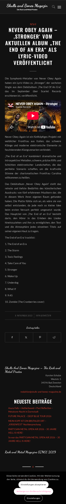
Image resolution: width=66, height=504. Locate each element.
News (33, 24)
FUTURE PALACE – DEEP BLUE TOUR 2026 (29, 416)
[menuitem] (52, 7)
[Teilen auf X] (26, 337)
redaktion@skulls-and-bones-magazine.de (40, 391)
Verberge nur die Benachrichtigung (33, 491)
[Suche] (52, 7)
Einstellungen (33, 498)
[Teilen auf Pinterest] (40, 337)
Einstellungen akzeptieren (33, 484)
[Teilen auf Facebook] (12, 337)
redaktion (45, 315)
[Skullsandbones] (27, 7)
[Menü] (59, 7)
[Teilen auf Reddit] (54, 337)
